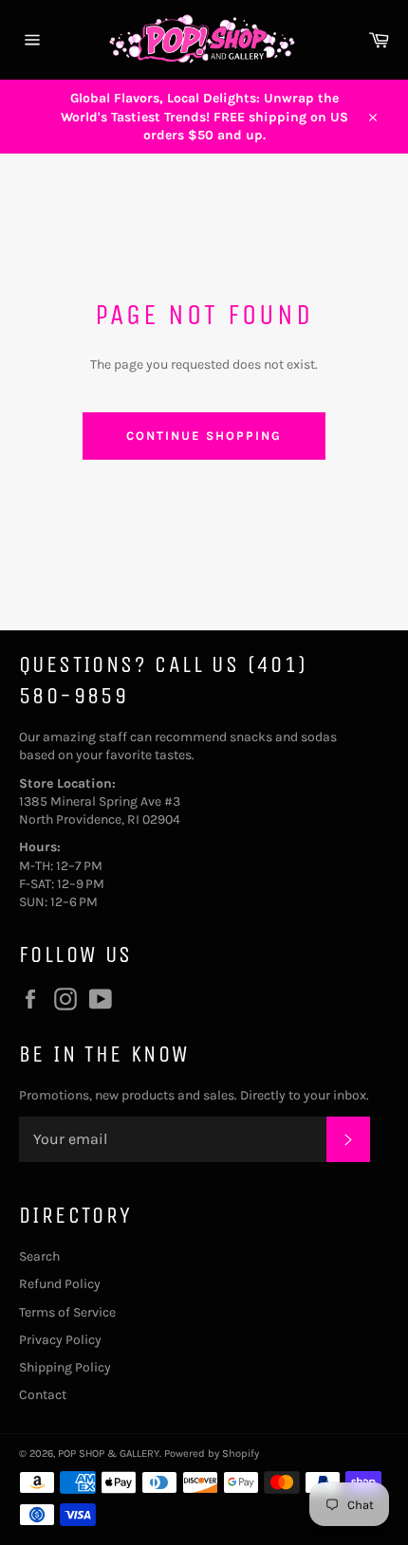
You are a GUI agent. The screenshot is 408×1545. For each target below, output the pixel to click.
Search (39, 1256)
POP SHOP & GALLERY (108, 1453)
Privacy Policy (60, 1340)
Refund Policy (60, 1284)
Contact (42, 1395)
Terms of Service (67, 1312)
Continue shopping (203, 435)
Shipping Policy (65, 1367)
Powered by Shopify (211, 1453)
